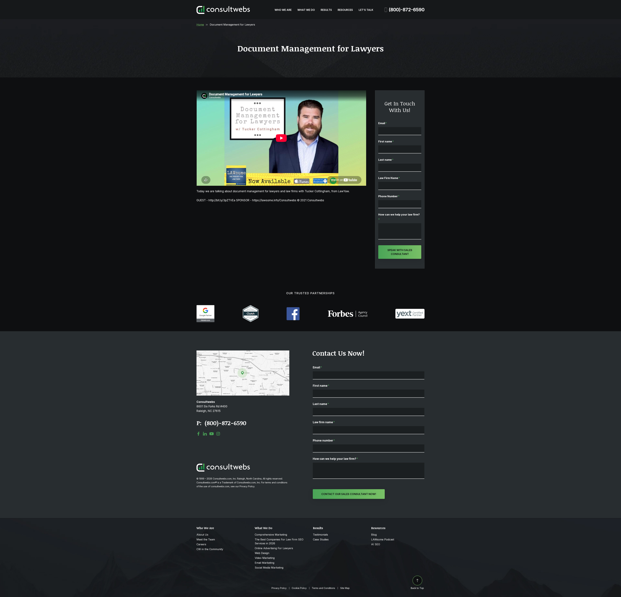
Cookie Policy (299, 588)
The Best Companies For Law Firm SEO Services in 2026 (279, 541)
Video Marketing (265, 557)
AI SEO (375, 544)
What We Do (306, 9)
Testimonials (320, 534)
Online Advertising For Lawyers (274, 548)
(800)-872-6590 (407, 9)
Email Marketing (264, 562)
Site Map (345, 588)
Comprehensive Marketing (271, 534)
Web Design (262, 553)
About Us (202, 534)
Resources (345, 9)
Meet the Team (205, 539)
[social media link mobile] (198, 434)
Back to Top (417, 588)
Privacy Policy (279, 588)
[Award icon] (205, 306)
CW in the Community (209, 549)
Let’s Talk (366, 9)
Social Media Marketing (269, 567)
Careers (201, 544)
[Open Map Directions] (242, 352)
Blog (374, 534)
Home (200, 24)
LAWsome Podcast (382, 539)
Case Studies (321, 539)
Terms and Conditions (323, 588)
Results (326, 9)
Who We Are (283, 9)
